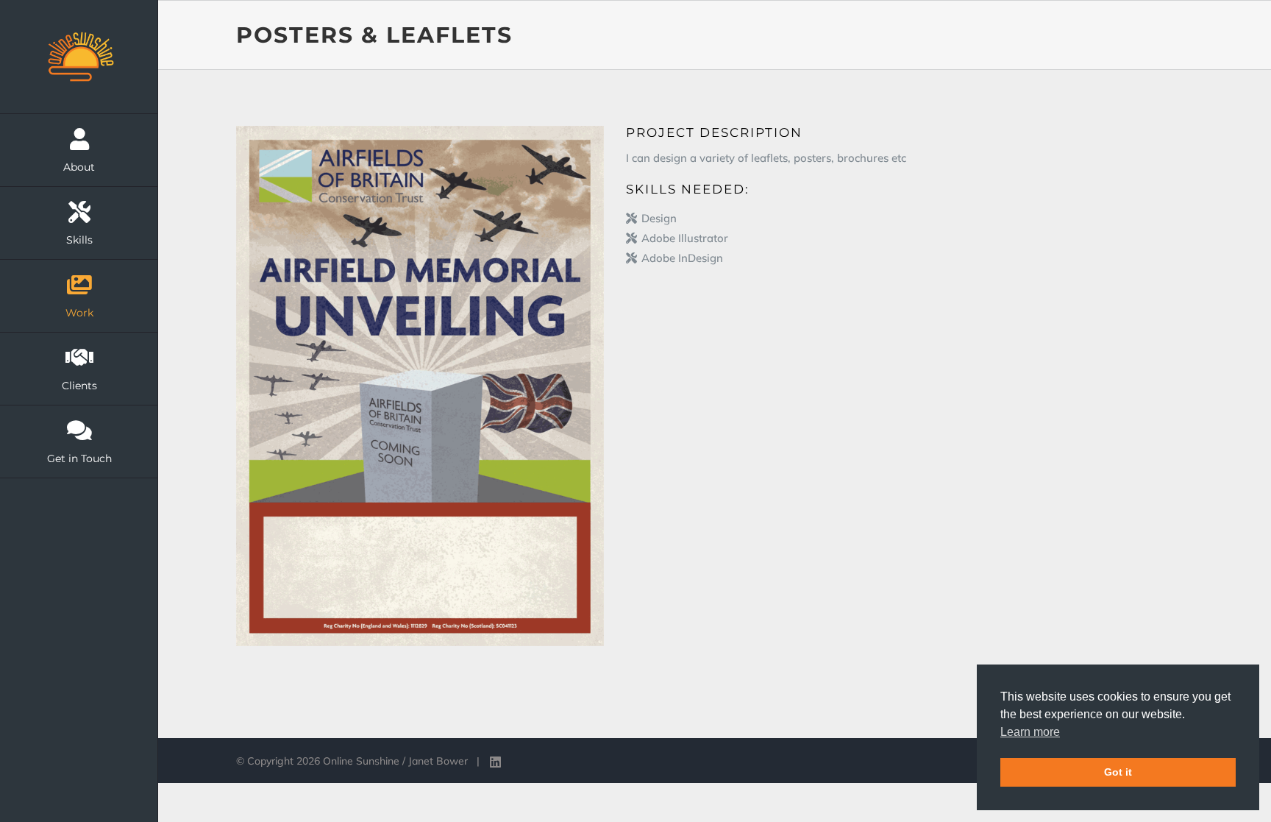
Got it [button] (1118, 772)
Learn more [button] (1030, 732)
